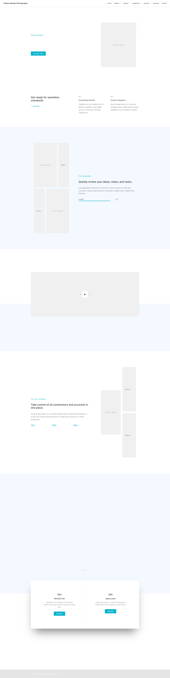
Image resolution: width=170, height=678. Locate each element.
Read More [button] (36, 106)
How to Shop (63, 648)
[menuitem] (110, 3)
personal (156, 3)
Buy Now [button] (59, 613)
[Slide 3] (87, 570)
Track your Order (64, 653)
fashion (116, 3)
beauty (126, 3)
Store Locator (63, 655)
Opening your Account (66, 646)
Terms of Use (91, 653)
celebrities (135, 3)
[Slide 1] (83, 570)
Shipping (61, 651)
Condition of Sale (92, 655)
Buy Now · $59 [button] (38, 53)
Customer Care (91, 646)
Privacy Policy (91, 651)
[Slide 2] (85, 570)
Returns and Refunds (93, 648)
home (109, 3)
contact (164, 3)
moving (146, 3)
